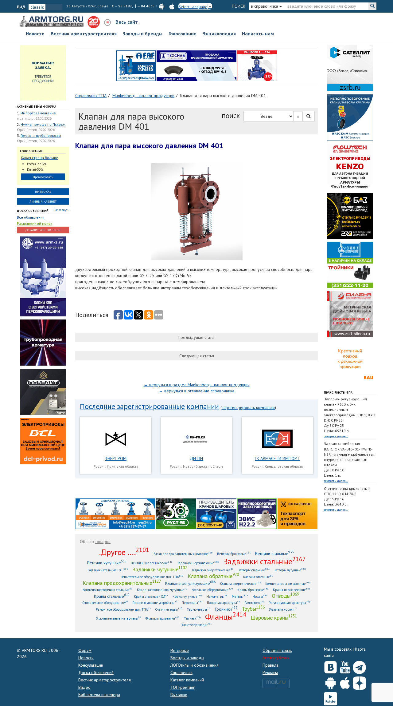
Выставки (178, 694)
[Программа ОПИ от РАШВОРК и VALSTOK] (257, 65)
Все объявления (31, 217)
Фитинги (192, 618)
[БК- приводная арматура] (43, 440)
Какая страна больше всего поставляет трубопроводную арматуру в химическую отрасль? (41, 158)
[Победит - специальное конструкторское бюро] (43, 391)
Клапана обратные (213, 576)
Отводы (285, 595)
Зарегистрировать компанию (248, 407)
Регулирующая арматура (290, 602)
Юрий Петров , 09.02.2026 (36, 130)
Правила (270, 665)
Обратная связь (277, 650)
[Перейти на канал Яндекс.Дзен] (359, 682)
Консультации (90, 665)
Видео (84, 687)
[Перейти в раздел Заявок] (43, 72)
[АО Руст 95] (176, 513)
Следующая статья (196, 356)
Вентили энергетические (152, 563)
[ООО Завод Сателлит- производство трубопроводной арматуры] (350, 67)
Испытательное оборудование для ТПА (151, 576)
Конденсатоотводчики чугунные (162, 589)
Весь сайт (126, 22)
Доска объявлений (33, 211)
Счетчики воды (168, 609)
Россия (99, 466)
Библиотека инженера (99, 694)
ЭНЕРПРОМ (115, 458)
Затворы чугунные (290, 570)
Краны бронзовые (253, 589)
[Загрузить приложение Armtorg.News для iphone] (345, 681)
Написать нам (258, 33)
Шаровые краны (274, 617)
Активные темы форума (36, 107)
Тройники (225, 609)
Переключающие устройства (154, 602)
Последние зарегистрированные (132, 406)
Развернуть (61, 210)
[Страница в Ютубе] (345, 666)
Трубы (253, 608)
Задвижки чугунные (159, 569)
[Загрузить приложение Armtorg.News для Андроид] (330, 681)
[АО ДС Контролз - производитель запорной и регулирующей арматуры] (43, 342)
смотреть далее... (336, 436)
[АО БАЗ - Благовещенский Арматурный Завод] (350, 215)
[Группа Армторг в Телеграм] (359, 666)
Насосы (259, 596)
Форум (84, 650)
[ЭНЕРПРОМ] (115, 438)
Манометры (217, 596)
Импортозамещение (38, 113)
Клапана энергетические (240, 583)
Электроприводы (196, 624)
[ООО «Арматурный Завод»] (43, 276)
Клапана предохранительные (122, 582)
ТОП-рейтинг (182, 687)
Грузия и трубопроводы (41, 135)
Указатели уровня (283, 609)
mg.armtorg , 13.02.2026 (34, 118)
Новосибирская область (203, 466)
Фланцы (225, 616)
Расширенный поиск (34, 223)
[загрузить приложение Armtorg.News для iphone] (171, 6)
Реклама (270, 672)
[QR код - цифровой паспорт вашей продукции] (297, 513)
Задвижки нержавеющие (198, 563)
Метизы (240, 596)
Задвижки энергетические (212, 570)
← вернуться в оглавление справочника (196, 391)
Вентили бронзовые (234, 553)
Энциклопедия (219, 33)
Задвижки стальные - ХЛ (108, 570)
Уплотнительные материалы (118, 618)
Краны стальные (112, 596)
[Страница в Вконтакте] (330, 666)
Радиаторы (254, 602)
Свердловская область (284, 466)
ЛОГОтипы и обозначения (194, 665)
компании (203, 406)
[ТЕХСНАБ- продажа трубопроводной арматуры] (196, 65)
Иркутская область (122, 466)
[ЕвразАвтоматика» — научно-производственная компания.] (257, 513)
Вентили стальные (274, 553)
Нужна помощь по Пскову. (43, 124)
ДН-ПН (196, 458)
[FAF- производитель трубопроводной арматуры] (136, 65)
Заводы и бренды (142, 33)
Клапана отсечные (258, 576)
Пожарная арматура (223, 602)
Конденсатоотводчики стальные (108, 589)
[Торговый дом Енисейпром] (115, 513)
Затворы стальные (254, 570)
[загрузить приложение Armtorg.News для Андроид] (161, 6)
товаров (103, 541)
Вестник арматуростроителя (84, 33)
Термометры (198, 609)
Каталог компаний (187, 680)
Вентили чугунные (106, 562)
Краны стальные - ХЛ (151, 596)
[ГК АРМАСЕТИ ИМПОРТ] (277, 438)
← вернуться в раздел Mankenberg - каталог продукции (197, 384)
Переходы (192, 602)
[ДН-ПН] (196, 438)
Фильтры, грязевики (163, 618)
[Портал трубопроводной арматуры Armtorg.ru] (52, 22)
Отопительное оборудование (105, 602)
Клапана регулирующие (190, 583)
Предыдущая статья (197, 337)
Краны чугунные (187, 596)
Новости (35, 33)
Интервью (179, 650)
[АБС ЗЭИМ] (350, 117)
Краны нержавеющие (291, 589)
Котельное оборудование (212, 589)
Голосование (182, 33)
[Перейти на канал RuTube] (330, 697)
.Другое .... (124, 552)
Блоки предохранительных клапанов (183, 553)
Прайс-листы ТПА (338, 393)
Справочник (181, 672)
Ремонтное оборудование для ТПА (123, 609)
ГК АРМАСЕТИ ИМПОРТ (277, 458)
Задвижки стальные (264, 561)
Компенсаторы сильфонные (287, 583)
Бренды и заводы (187, 657)
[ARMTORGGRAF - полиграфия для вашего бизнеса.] (350, 363)
